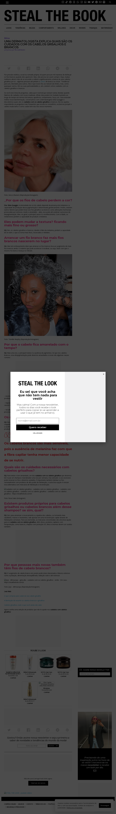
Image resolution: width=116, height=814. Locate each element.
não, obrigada (37, 433)
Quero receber (37, 427)
